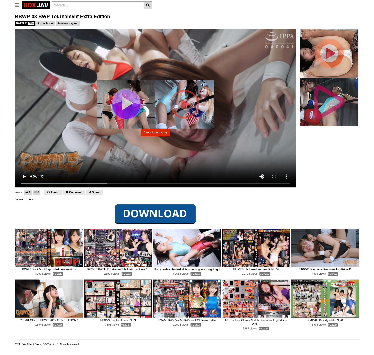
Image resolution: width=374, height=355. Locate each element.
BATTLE (25, 23)
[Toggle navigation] (18, 4)
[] (148, 5)
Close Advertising (155, 132)
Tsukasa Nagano (68, 23)
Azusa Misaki (46, 23)
